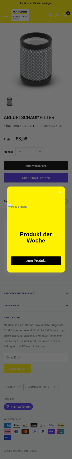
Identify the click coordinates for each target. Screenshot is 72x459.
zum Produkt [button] (36, 261)
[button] (59, 191)
